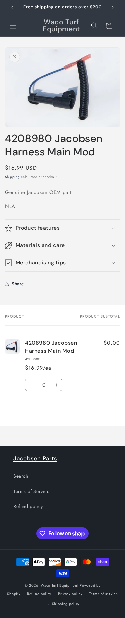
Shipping (12, 176)
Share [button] (18, 283)
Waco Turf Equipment (59, 585)
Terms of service (103, 593)
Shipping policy (66, 603)
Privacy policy (70, 593)
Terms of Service (31, 491)
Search (20, 476)
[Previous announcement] (12, 7)
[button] (13, 25)
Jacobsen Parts (35, 458)
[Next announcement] (112, 7)
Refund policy (28, 506)
